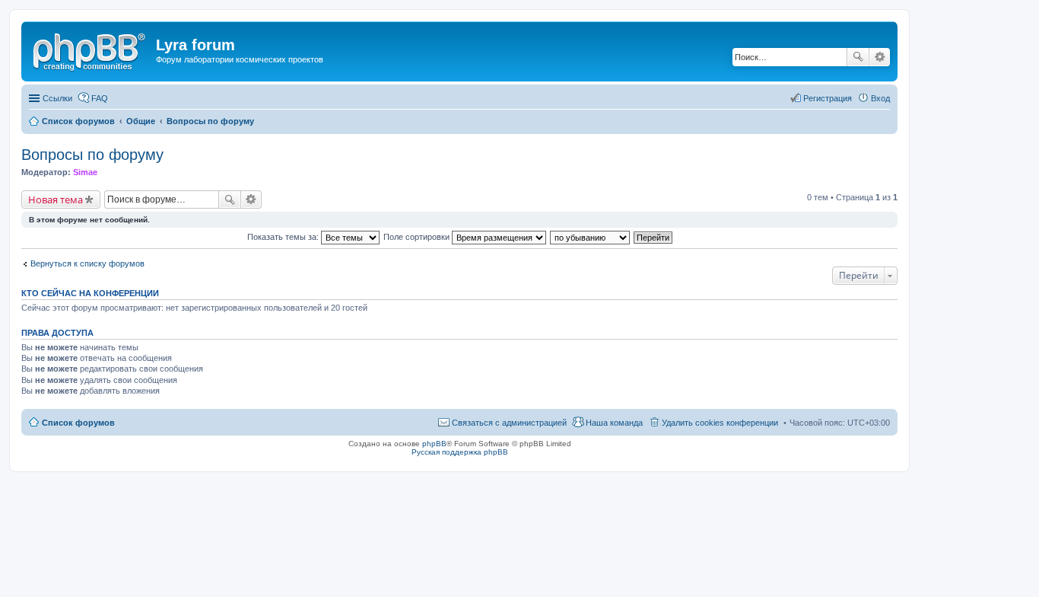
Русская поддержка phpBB (459, 452)
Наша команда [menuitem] (614, 422)
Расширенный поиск (879, 57)
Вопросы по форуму (92, 154)
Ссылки (57, 98)
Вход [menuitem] (880, 98)
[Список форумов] (90, 49)
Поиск (858, 57)
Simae (85, 172)
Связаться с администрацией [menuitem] (509, 422)
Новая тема (55, 199)
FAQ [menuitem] (99, 98)
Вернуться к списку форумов (87, 263)
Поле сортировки (417, 236)
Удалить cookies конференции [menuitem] (720, 422)
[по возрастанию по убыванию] (590, 236)
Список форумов (78, 422)
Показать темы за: (284, 236)
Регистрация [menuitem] (827, 98)
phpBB (434, 443)
